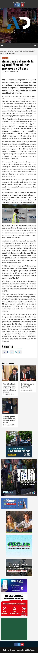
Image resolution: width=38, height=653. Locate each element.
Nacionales (5, 58)
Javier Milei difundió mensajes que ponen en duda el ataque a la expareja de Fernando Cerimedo (9, 388)
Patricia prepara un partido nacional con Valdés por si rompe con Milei (9, 420)
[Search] (35, 45)
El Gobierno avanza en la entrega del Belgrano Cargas (27, 386)
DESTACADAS (24, 379)
